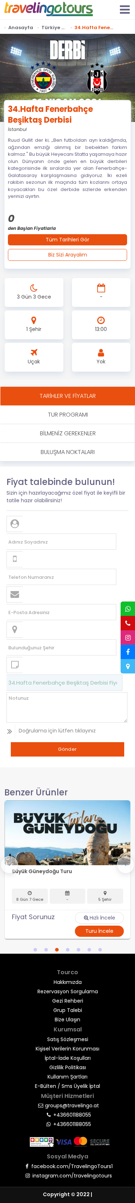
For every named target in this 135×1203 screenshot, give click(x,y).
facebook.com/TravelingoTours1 (72, 1166)
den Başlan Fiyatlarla (32, 228)
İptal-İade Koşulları (68, 1058)
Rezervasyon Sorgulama (67, 991)
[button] (35, 950)
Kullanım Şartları (67, 1076)
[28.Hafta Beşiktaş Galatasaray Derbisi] (67, 832)
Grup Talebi (67, 1010)
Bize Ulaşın (67, 1019)
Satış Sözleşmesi (67, 1039)
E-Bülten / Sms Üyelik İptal (67, 1086)
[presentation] (9, 864)
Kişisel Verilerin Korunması (67, 1048)
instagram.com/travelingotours (72, 1175)
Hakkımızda (68, 982)
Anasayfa (20, 27)
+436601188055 (72, 1114)
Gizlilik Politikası (67, 1067)
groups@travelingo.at (72, 1105)
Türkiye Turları (53, 27)
